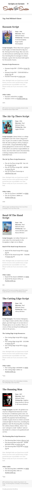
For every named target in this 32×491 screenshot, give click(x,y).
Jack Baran (8, 291)
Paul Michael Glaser (7, 109)
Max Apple (6, 207)
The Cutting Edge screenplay (20, 381)
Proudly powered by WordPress (10, 489)
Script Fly (27, 68)
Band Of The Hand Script (12, 216)
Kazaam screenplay (15, 108)
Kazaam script (24, 108)
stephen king (17, 482)
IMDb (21, 96)
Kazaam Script (10, 26)
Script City (8, 74)
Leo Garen (13, 291)
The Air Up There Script (15, 116)
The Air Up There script (13, 208)
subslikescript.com (10, 173)
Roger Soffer (15, 109)
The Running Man (12, 389)
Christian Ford (7, 108)
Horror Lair (25, 440)
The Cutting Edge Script (15, 298)
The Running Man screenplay (13, 483)
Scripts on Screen (16, 3)
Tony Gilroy (16, 382)
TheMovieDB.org (22, 98)
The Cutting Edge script (7, 382)
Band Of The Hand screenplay (11, 290)
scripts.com (21, 76)
